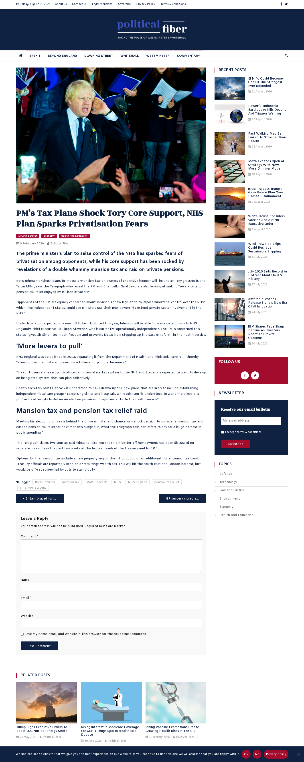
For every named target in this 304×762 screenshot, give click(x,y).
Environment (229, 499)
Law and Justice (231, 490)
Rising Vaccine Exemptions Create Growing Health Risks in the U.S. (172, 729)
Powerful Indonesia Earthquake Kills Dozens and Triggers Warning (267, 110)
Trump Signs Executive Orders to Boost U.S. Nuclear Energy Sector (42, 729)
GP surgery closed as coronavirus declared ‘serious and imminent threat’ (186, 499)
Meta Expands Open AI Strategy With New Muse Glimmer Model (266, 165)
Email (26, 598)
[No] (298, 754)
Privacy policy (276, 754)
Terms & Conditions (173, 4)
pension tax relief (166, 482)
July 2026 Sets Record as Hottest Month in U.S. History (268, 275)
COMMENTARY (188, 56)
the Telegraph (54, 287)
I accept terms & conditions (243, 432)
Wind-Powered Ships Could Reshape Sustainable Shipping (264, 248)
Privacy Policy (145, 4)
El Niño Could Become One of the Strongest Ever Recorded (265, 82)
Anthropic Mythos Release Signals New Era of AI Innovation (267, 303)
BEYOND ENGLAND (62, 56)
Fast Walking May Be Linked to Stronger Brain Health (267, 137)
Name (26, 580)
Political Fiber (60, 244)
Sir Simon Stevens (33, 488)
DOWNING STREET (98, 56)
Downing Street (27, 236)
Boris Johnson (45, 482)
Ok (246, 754)
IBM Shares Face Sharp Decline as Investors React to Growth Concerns (266, 332)
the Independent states (46, 308)
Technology (228, 482)
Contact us (79, 4)
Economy (49, 236)
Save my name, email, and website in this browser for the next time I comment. (85, 634)
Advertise (124, 4)
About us (61, 4)
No (257, 754)
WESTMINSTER (158, 56)
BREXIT (35, 56)
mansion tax (70, 482)
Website (27, 616)
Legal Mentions (102, 4)
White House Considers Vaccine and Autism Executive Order (266, 220)
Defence (225, 474)
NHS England (137, 482)
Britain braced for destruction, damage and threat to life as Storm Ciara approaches (44, 499)
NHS (117, 482)
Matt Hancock (96, 482)
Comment (29, 537)
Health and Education (74, 236)
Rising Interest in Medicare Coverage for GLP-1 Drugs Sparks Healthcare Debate (110, 731)
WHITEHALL (129, 56)
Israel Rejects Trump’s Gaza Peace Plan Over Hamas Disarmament (265, 193)
